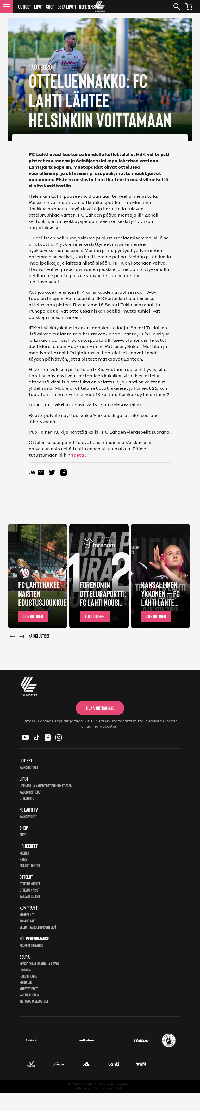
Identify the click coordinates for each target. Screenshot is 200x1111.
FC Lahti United (30, 865)
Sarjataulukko (30, 896)
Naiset (24, 859)
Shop (50, 6)
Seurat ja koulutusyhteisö (38, 926)
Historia (25, 969)
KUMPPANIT (27, 914)
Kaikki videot (28, 816)
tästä (77, 455)
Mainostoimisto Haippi (109, 1088)
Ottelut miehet (30, 883)
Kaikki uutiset (39, 636)
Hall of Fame (28, 976)
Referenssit (89, 6)
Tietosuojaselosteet (34, 1001)
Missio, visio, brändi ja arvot (39, 963)
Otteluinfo (27, 798)
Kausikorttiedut (31, 791)
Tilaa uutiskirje (100, 708)
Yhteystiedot (29, 988)
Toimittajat (28, 920)
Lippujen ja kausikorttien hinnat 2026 (46, 785)
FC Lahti (85, 1084)
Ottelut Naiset (30, 889)
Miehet (24, 852)
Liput (38, 6)
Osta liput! (67, 6)
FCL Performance (31, 945)
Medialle (26, 982)
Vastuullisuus (29, 994)
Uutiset (24, 6)
